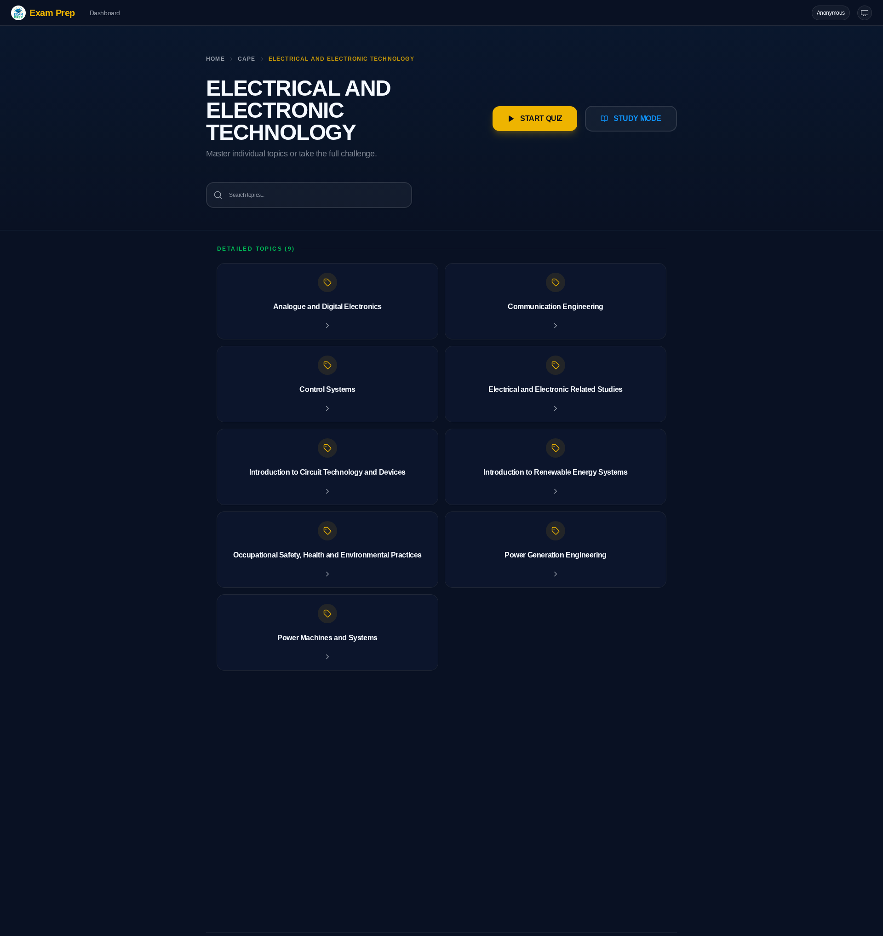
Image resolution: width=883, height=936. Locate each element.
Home (215, 59)
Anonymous (831, 13)
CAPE (247, 59)
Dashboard (105, 13)
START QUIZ (541, 118)
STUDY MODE (637, 118)
